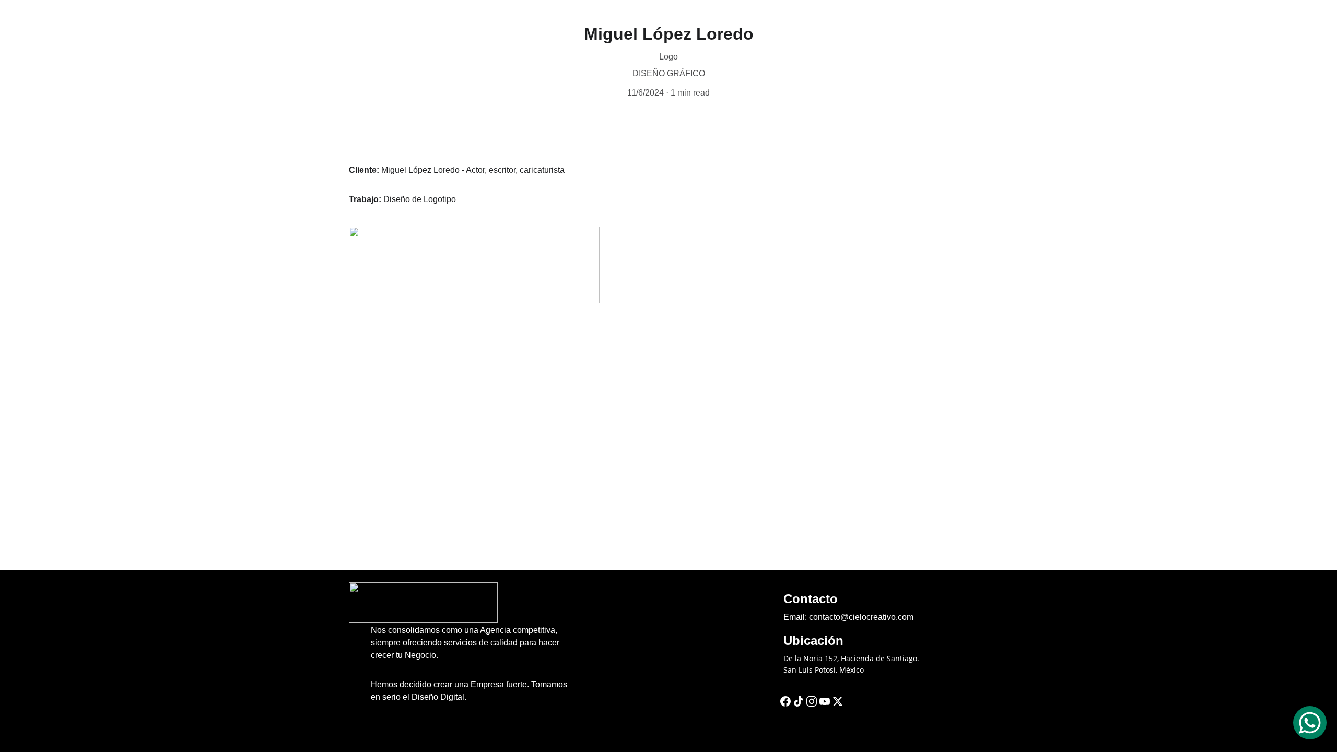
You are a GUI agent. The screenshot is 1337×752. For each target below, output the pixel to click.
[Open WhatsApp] (1310, 722)
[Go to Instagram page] (811, 701)
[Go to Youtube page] (824, 701)
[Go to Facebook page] (785, 701)
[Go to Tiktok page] (798, 701)
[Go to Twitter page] (837, 701)
